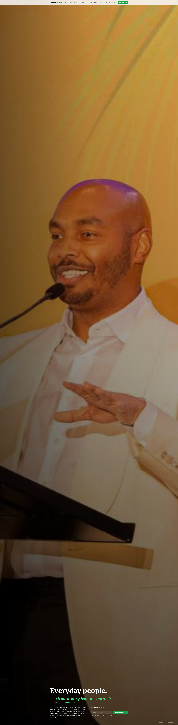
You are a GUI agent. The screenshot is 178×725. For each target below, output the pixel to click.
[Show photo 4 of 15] (161, 722)
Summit (82, 2)
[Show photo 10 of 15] (169, 722)
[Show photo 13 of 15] (172, 722)
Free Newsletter (123, 2)
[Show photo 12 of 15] (171, 722)
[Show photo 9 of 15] (168, 722)
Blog (76, 2)
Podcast (68, 2)
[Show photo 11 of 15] (170, 722)
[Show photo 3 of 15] (160, 722)
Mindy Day (110, 2)
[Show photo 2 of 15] (159, 722)
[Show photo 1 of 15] (158, 722)
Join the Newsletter (120, 712)
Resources (93, 2)
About (101, 2)
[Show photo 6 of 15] (164, 722)
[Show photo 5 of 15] (162, 722)
